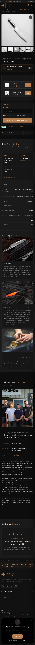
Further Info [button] (5, 597)
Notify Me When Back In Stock (17, 120)
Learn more (22, 126)
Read (29, 307)
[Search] (23, 5)
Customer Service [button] (6, 591)
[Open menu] (32, 5)
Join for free (31, 565)
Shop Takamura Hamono (17, 510)
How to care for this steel (9, 177)
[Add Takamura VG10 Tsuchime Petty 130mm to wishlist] (30, 17)
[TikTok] (11, 586)
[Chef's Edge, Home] (6, 5)
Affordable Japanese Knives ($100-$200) (16, 9)
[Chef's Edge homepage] (17, 574)
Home (2, 9)
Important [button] (4, 604)
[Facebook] (7, 586)
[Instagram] (3, 586)
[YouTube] (16, 586)
